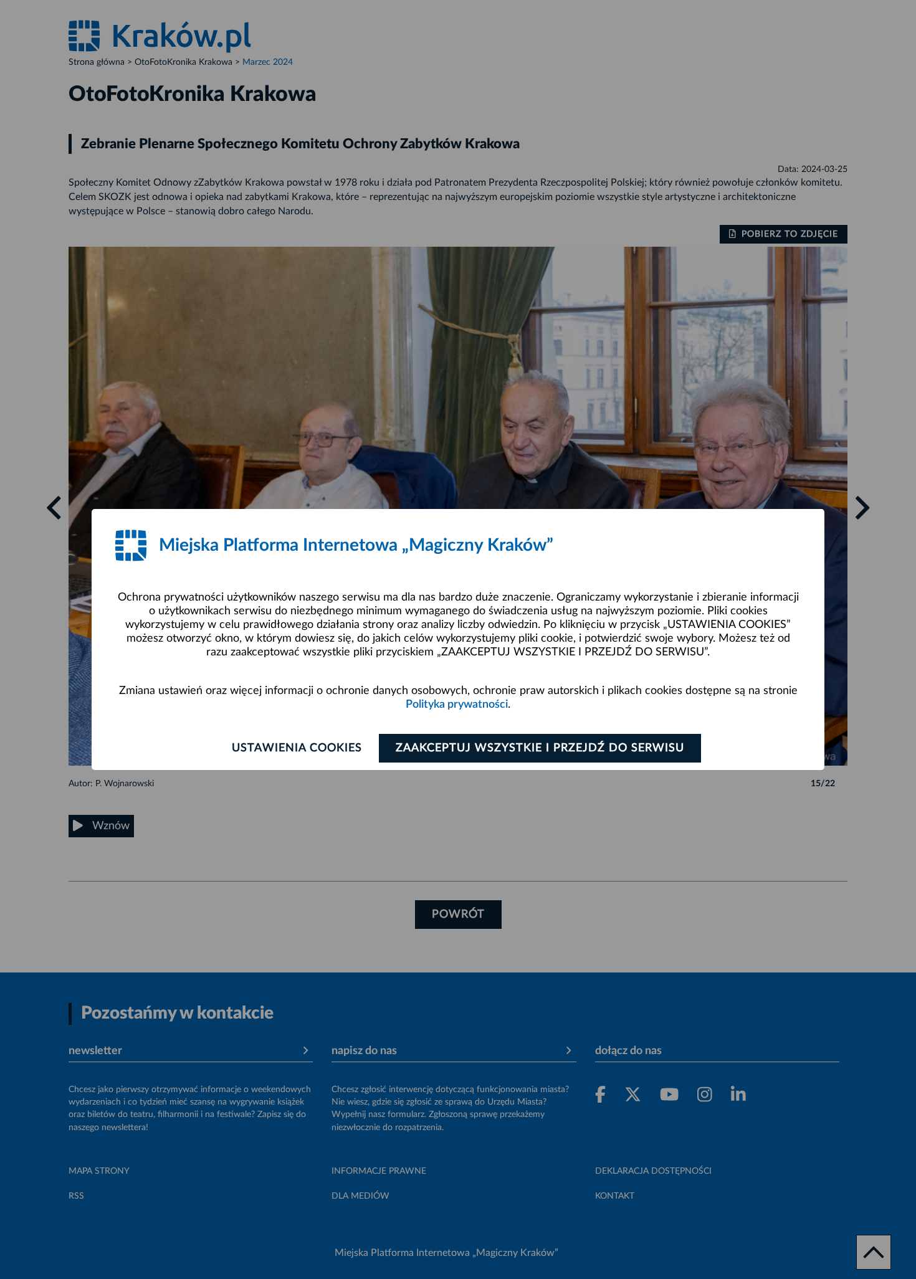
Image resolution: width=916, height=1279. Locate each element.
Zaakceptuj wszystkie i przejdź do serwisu (540, 748)
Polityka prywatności (457, 704)
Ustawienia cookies (297, 748)
